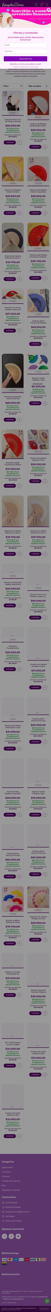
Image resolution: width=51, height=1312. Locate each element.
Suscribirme (25, 59)
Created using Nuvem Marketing (25, 67)
